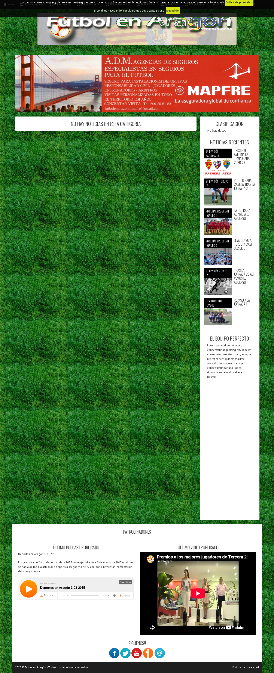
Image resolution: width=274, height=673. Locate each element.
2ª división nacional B (212, 153)
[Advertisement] (229, 451)
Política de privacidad (245, 667)
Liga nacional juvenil (214, 303)
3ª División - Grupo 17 (217, 183)
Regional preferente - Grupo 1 (217, 213)
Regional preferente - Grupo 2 (217, 243)
